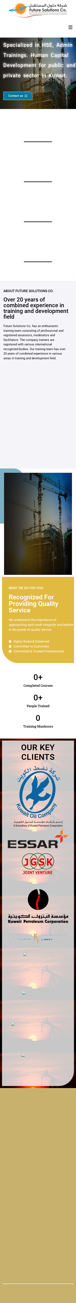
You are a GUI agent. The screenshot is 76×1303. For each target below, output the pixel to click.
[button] (70, 27)
